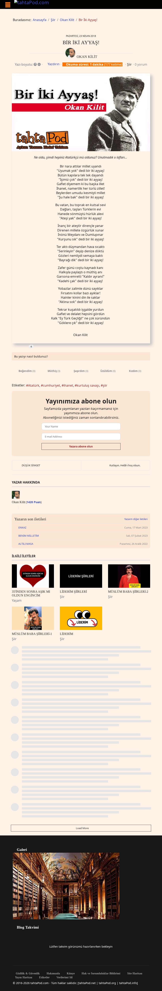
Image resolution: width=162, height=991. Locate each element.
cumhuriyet (51, 385)
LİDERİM (66, 634)
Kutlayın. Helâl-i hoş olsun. (124, 465)
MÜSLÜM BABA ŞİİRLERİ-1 (32, 634)
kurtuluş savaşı (88, 385)
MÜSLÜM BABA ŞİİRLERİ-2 (128, 591)
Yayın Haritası (23, 977)
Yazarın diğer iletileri (136, 519)
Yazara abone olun (81, 446)
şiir (105, 385)
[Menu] (7, 4)
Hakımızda (53, 973)
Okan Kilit (87, 57)
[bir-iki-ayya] (81, 112)
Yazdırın (53, 64)
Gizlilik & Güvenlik (27, 973)
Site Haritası (134, 973)
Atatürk (33, 385)
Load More (82, 828)
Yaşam (17, 600)
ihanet (68, 385)
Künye (70, 973)
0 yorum (141, 64)
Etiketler (44, 977)
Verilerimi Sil (64, 977)
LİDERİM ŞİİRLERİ (73, 591)
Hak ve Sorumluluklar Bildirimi (100, 973)
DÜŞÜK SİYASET (31, 465)
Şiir (129, 64)
